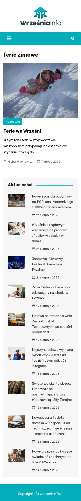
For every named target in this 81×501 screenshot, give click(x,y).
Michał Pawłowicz (20, 161)
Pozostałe (13, 121)
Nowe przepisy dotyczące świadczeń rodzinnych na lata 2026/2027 (52, 456)
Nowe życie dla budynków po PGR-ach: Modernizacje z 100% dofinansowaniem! (52, 201)
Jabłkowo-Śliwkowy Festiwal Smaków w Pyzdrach (47, 264)
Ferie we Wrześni (22, 131)
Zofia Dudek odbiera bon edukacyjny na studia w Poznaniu (51, 292)
